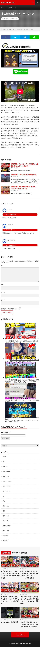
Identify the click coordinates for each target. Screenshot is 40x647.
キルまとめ (6, 476)
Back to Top (20, 635)
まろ (4, 461)
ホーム (2, 7)
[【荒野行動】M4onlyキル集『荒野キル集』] (5, 178)
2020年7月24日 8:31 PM (9, 214)
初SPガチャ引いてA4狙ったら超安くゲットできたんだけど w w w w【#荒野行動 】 (10, 600)
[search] (37, 445)
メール (3, 292)
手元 (4, 511)
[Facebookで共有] (5, 37)
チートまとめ (6, 491)
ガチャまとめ (6, 471)
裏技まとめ (6, 530)
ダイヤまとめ (6, 486)
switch (5, 456)
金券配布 (5, 535)
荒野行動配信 (6, 526)
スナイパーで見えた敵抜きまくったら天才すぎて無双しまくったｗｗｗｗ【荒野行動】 (29, 600)
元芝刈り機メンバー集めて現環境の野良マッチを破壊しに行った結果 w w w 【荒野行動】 (10, 574)
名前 (2, 284)
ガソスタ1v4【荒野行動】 (10, 622)
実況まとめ (6, 506)
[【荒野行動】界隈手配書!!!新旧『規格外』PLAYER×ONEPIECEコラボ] (5, 190)
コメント (3, 265)
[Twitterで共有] (15, 37)
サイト (3, 300)
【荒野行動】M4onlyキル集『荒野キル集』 (24, 174)
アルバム (5, 466)
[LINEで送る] (34, 37)
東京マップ (6, 516)
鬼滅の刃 (5, 540)
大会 (4, 501)
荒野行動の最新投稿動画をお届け (10, 309)
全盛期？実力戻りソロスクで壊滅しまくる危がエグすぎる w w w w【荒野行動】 (29, 624)
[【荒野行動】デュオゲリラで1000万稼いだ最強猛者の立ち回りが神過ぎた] (5, 167)
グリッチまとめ (7, 481)
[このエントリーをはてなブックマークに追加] (25, 37)
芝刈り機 (14, 18)
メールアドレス (6, 432)
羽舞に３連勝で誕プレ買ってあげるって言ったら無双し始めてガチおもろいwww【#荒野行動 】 (29, 574)
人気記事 (9, 7)
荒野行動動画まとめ (24, 643)
